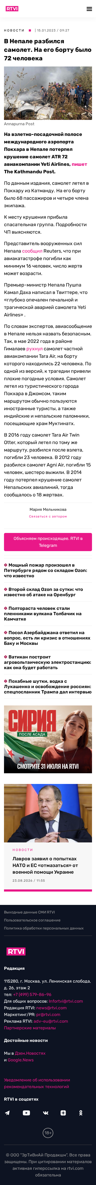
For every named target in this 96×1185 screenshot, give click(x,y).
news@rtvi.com (51, 1007)
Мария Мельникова (48, 509)
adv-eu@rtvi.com (51, 1021)
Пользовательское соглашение (32, 920)
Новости (14, 30)
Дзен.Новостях (30, 1053)
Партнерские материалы (30, 1027)
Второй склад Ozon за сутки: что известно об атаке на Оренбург (43, 592)
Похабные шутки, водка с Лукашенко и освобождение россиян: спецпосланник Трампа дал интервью (47, 686)
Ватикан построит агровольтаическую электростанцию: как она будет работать (47, 662)
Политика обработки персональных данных (44, 928)
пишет (79, 164)
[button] (90, 8)
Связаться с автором (48, 516)
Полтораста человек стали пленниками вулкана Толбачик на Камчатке (43, 614)
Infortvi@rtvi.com (66, 1001)
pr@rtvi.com (48, 1014)
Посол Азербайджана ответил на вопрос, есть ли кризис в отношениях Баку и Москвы (47, 638)
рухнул (34, 349)
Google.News (21, 1059)
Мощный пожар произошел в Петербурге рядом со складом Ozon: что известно (45, 570)
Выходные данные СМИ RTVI (29, 912)
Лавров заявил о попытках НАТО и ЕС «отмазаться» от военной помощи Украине (45, 865)
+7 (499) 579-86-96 (32, 994)
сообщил (32, 251)
